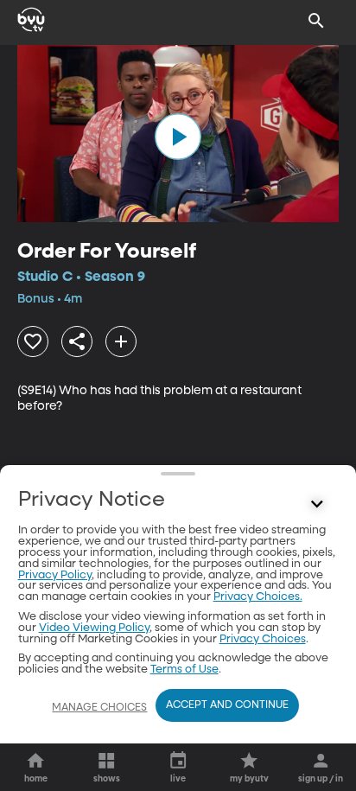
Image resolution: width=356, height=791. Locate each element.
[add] (121, 341)
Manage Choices (99, 708)
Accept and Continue (227, 705)
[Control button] (316, 504)
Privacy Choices (262, 639)
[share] (76, 341)
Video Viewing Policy (94, 628)
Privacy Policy (55, 575)
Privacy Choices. (257, 597)
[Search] (316, 20)
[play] (178, 136)
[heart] (32, 341)
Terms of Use (184, 669)
